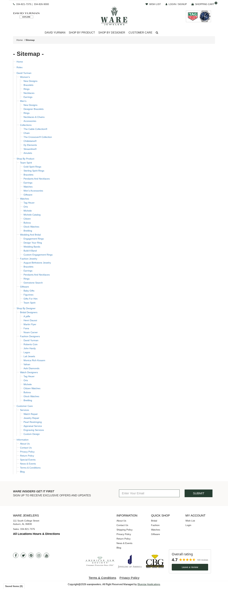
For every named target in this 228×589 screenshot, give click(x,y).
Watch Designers (29, 372)
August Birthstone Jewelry (37, 262)
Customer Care (25, 406)
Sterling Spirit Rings (34, 170)
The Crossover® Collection (38, 137)
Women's (25, 77)
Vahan (27, 364)
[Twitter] (23, 555)
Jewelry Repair (31, 418)
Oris (26, 206)
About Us (25, 443)
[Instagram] (38, 555)
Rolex (20, 67)
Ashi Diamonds (31, 368)
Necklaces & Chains (34, 117)
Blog (22, 471)
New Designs (30, 81)
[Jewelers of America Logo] (130, 561)
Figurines (28, 294)
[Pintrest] (31, 555)
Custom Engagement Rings (38, 254)
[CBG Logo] (155, 561)
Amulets (28, 153)
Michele (28, 210)
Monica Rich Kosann (34, 360)
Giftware (28, 194)
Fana (26, 328)
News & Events (28, 463)
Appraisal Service (33, 426)
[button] (157, 32)
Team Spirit (26, 162)
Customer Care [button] (140, 32)
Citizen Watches (32, 388)
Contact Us (26, 447)
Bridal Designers (28, 312)
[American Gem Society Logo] (100, 561)
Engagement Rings (34, 238)
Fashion (155, 525)
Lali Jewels (29, 356)
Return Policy (27, 455)
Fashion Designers (30, 336)
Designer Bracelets (34, 109)
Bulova (27, 222)
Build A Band (30, 250)
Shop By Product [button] (82, 32)
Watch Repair (31, 414)
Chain (27, 133)
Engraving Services (34, 430)
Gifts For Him (31, 298)
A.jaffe (27, 316)
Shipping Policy (125, 529)
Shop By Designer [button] (111, 32)
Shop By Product (25, 158)
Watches (28, 186)
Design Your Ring (33, 242)
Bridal (154, 520)
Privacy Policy (27, 451)
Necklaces (29, 93)
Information (23, 439)
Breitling (28, 230)
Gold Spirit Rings (32, 166)
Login (188, 525)
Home (19, 40)
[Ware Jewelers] (114, 16)
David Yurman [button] (55, 32)
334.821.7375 (27, 529)
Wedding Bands (32, 246)
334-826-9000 (41, 4)
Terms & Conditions (30, 467)
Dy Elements (30, 145)
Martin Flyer (30, 324)
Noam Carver (31, 332)
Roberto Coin (31, 344)
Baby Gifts (29, 290)
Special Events (28, 459)
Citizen (27, 218)
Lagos (27, 352)
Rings (27, 89)
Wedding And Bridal (30, 234)
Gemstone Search (33, 282)
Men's (23, 101)
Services (24, 410)
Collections (26, 125)
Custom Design (32, 434)
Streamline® (30, 149)
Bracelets (28, 85)
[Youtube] (46, 555)
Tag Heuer (29, 202)
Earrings (28, 97)
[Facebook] (15, 555)
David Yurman (24, 73)
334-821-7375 (23, 4)
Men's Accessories (33, 190)
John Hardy (30, 348)
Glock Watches (31, 226)
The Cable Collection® (35, 129)
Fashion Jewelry (28, 258)
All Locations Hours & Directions (36, 534)
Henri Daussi (30, 320)
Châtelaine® (30, 141)
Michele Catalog (32, 214)
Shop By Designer (26, 308)
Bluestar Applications (149, 584)
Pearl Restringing (33, 422)
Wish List (190, 520)
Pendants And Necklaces (37, 178)
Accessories (30, 121)
